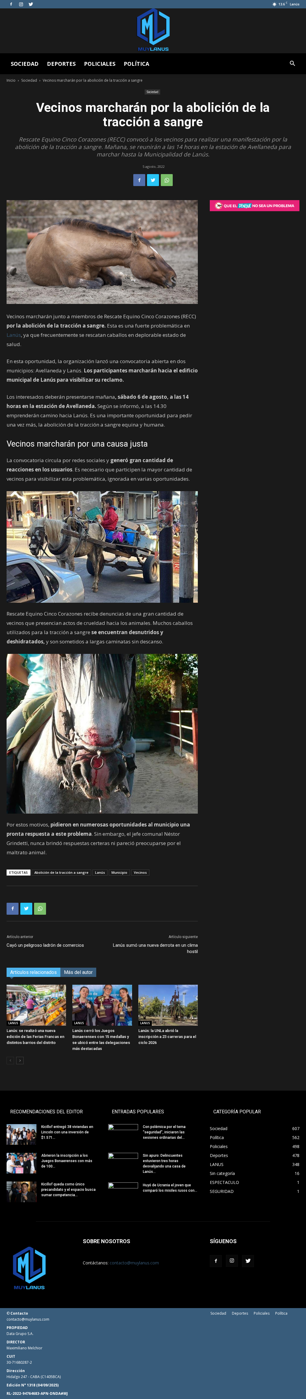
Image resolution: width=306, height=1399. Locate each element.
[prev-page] (10, 1060)
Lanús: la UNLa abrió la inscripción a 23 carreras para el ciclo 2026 (167, 1036)
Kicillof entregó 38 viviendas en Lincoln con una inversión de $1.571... (67, 1132)
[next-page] (20, 1060)
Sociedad (25, 63)
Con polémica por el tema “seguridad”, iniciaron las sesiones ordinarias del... (164, 1132)
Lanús (14, 334)
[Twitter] (30, 4)
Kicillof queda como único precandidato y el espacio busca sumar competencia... (68, 1189)
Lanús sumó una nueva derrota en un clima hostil (155, 948)
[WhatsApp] (167, 180)
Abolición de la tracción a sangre (61, 872)
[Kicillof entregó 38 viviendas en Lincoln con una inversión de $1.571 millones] (21, 1134)
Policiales (99, 63)
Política (136, 63)
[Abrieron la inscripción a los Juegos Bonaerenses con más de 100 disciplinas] (21, 1163)
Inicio (11, 80)
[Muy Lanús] (153, 30)
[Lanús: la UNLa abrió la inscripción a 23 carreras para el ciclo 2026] (168, 1005)
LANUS (13, 1023)
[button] (292, 64)
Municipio (119, 872)
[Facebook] (11, 4)
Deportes (61, 63)
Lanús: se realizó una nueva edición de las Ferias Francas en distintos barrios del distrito (35, 1036)
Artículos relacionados (33, 972)
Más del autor (78, 972)
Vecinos (140, 872)
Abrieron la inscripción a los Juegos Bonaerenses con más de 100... (66, 1160)
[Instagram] (20, 4)
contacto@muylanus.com (134, 1263)
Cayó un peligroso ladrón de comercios (45, 945)
